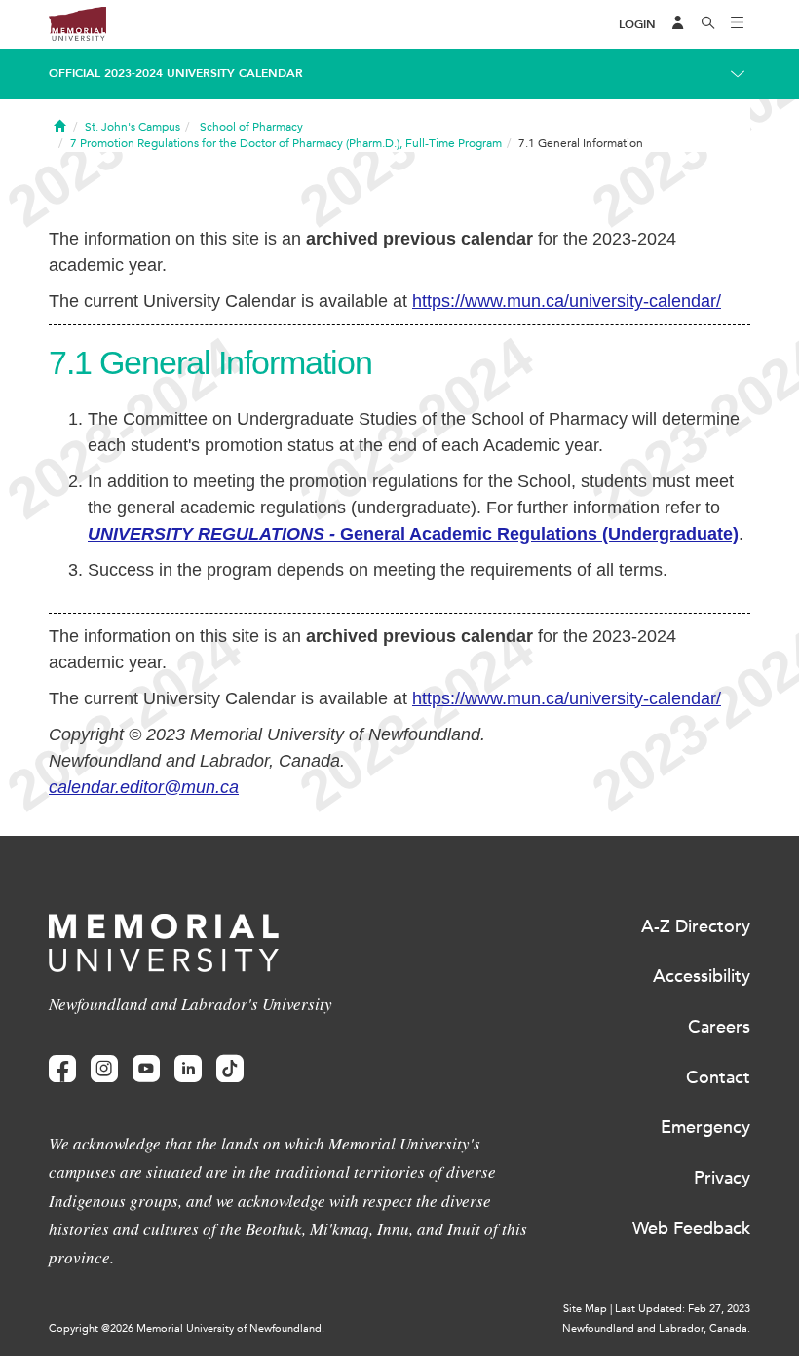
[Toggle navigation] (737, 24)
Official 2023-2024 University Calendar (176, 73)
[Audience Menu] (678, 24)
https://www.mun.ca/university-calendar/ (566, 301)
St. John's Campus (132, 126)
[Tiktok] (230, 1069)
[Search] (708, 24)
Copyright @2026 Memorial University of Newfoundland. (186, 1328)
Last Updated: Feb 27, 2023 (682, 1308)
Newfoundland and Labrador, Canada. (656, 1328)
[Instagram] (104, 1069)
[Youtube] (146, 1069)
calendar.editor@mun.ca (144, 787)
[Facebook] (62, 1069)
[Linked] (188, 1069)
